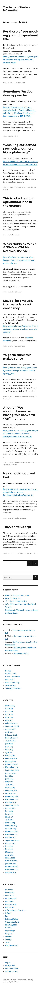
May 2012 (9, 852)
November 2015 (11, 738)
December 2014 (11, 764)
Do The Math (10, 674)
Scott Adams (10, 685)
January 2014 (10, 793)
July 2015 (9, 744)
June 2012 (9, 849)
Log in (8, 963)
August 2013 (10, 808)
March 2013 (10, 823)
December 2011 (11, 867)
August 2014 (10, 773)
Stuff (7, 942)
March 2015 (10, 755)
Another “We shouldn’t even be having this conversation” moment (19, 413)
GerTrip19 (9, 901)
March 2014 (10, 788)
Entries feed (10, 965)
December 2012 (11, 831)
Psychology (7, 464)
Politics (33, 187)
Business (18, 187)
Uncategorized (20, 83)
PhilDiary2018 (11, 925)
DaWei (8, 671)
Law (16, 136)
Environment (10, 898)
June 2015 (9, 747)
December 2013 (11, 796)
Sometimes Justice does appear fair (17, 93)
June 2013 (9, 814)
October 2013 (10, 802)
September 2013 (12, 805)
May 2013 (9, 817)
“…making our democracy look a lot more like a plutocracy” (20, 148)
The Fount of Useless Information (16, 9)
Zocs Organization (12, 688)
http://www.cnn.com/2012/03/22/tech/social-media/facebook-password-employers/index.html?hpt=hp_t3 (20, 434)
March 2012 (10, 858)
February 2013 (11, 826)
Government (26, 187)
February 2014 (11, 790)
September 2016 (12, 726)
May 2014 (9, 782)
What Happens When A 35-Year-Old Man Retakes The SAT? (19, 247)
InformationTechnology (15, 910)
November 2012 (11, 834)
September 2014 (12, 770)
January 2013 (10, 829)
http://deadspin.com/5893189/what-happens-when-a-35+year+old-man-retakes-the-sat (19, 260)
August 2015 (10, 741)
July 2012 (9, 846)
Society (5, 189)
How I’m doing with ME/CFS (17, 595)
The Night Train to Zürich (16, 601)
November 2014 (11, 767)
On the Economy (12, 683)
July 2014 (9, 776)
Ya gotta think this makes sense (17, 356)
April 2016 (9, 732)
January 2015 (10, 761)
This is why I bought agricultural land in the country (18, 202)
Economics (9, 893)
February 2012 (11, 861)
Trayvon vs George (17, 527)
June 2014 (9, 779)
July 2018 (9, 714)
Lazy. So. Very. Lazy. (13, 598)
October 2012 (10, 837)
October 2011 (10, 872)
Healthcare (9, 907)
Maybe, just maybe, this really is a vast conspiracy (18, 304)
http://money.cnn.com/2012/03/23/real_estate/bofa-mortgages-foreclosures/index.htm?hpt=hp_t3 (20, 492)
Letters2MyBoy (11, 919)
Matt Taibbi (10, 680)
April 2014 (9, 785)
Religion (8, 934)
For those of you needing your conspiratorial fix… (20, 35)
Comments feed (11, 968)
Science (8, 937)
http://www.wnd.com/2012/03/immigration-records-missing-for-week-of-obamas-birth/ (20, 60)
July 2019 (9, 709)
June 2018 (9, 717)
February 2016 (11, 735)
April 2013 (9, 820)
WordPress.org (11, 971)
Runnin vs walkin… (21, 654)
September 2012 (12, 840)
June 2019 (9, 711)
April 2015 (9, 752)
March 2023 (10, 706)
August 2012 (10, 843)
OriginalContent (12, 922)
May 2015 (9, 750)
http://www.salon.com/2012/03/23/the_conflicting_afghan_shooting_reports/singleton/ (20, 329)
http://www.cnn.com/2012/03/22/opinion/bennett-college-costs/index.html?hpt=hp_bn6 (20, 371)
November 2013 (11, 799)
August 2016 (10, 729)
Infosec (8, 913)
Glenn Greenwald (12, 677)
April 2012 (9, 855)
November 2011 (11, 870)
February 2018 (11, 723)
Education (18, 292)
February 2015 (11, 758)
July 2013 (9, 811)
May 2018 (9, 720)
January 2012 (10, 864)
